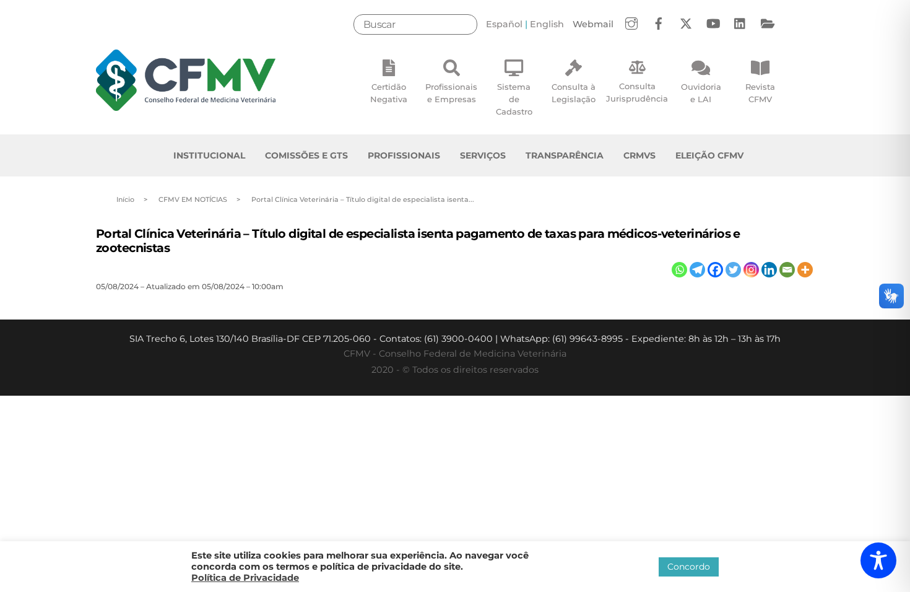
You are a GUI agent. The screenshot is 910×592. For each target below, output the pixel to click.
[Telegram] (697, 269)
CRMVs (639, 155)
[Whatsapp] (679, 269)
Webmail (593, 24)
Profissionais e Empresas (451, 93)
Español (504, 24)
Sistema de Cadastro (514, 99)
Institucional (209, 155)
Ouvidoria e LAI (701, 93)
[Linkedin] (769, 269)
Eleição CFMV (709, 155)
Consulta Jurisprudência (637, 92)
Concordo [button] (688, 566)
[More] (805, 269)
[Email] (787, 269)
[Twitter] (733, 269)
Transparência (565, 155)
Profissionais (404, 155)
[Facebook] (715, 269)
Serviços (483, 155)
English (547, 24)
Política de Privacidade (245, 577)
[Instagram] (751, 269)
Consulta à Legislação (574, 93)
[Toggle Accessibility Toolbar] (878, 560)
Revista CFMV (760, 93)
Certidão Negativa (388, 93)
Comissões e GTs (306, 155)
